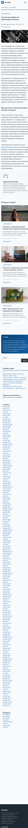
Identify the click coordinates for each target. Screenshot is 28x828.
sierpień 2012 (6, 705)
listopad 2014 (6, 657)
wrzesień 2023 (7, 467)
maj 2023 (5, 474)
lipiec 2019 (6, 557)
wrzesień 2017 (7, 596)
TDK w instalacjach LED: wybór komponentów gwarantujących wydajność (13, 311)
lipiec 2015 (6, 643)
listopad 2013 (6, 679)
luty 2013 (5, 695)
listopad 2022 (6, 485)
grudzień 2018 (7, 569)
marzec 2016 (6, 628)
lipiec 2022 (6, 492)
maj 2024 (5, 453)
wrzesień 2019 (7, 553)
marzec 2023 (6, 478)
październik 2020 (7, 530)
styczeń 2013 (6, 696)
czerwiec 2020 (7, 537)
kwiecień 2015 (7, 648)
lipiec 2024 (6, 449)
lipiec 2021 (6, 514)
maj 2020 (5, 539)
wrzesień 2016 (7, 618)
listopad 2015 (6, 636)
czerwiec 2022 (7, 494)
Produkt (5, 723)
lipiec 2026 (6, 408)
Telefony (5, 727)
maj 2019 (5, 560)
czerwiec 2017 (7, 601)
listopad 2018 (6, 571)
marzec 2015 (6, 650)
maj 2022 (5, 496)
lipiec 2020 (6, 535)
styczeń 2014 (6, 675)
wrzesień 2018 (7, 575)
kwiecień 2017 (7, 605)
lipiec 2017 (6, 600)
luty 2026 (5, 417)
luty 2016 (5, 630)
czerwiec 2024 (7, 451)
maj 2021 (5, 517)
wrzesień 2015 (7, 639)
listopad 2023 (6, 464)
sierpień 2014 (6, 662)
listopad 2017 (6, 593)
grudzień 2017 (7, 591)
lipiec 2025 (6, 430)
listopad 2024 (6, 442)
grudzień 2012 (7, 698)
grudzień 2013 (7, 677)
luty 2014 (5, 673)
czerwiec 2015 (7, 644)
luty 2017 (5, 609)
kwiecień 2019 (7, 562)
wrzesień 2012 (7, 704)
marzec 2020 (6, 542)
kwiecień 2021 (7, 519)
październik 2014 (7, 659)
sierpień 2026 (6, 406)
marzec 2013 (6, 693)
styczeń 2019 (6, 567)
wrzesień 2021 (7, 510)
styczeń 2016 (6, 632)
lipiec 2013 (6, 686)
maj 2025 (5, 433)
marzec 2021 (6, 521)
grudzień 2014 (7, 655)
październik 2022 (7, 487)
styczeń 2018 (6, 589)
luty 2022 (5, 501)
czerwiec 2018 (7, 580)
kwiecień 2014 (7, 670)
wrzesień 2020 (7, 532)
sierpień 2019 (6, 555)
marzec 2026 (6, 415)
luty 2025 (5, 439)
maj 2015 (5, 646)
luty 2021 (5, 523)
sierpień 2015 (6, 641)
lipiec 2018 (6, 578)
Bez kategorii (6, 13)
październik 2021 (7, 508)
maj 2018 (5, 582)
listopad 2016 (6, 614)
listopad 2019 (6, 550)
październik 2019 (7, 551)
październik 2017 (7, 594)
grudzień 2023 (7, 462)
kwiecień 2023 (7, 476)
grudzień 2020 (7, 526)
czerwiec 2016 (7, 623)
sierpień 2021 (6, 512)
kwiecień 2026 (7, 413)
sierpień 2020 (6, 533)
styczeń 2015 (6, 653)
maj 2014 (5, 668)
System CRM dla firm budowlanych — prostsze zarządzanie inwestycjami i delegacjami (13, 382)
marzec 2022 (6, 499)
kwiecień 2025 (7, 435)
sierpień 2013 (6, 684)
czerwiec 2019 (7, 559)
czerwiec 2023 (7, 473)
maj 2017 (5, 603)
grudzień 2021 (7, 505)
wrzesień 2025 (7, 426)
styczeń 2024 (6, 460)
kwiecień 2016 (7, 627)
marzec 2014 (6, 671)
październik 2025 (7, 424)
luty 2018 (5, 587)
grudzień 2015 (7, 634)
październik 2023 (7, 465)
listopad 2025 (6, 422)
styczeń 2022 (6, 503)
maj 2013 (5, 689)
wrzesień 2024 (7, 446)
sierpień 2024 (6, 447)
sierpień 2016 (6, 619)
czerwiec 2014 (7, 666)
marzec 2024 (6, 456)
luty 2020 (5, 544)
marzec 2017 (6, 607)
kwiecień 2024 (7, 455)
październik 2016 (7, 616)
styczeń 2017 (6, 610)
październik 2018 (7, 573)
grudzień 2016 (7, 612)
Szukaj (5, 357)
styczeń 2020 (6, 546)
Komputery (6, 720)
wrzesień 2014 (7, 661)
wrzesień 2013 (7, 682)
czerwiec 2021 (7, 516)
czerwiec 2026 (7, 410)
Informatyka (6, 718)
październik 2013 (7, 680)
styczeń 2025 (6, 440)
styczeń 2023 (6, 482)
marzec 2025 (6, 437)
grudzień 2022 (7, 483)
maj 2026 (5, 412)
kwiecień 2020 (7, 541)
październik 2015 (7, 637)
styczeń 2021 (6, 524)
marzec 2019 (6, 564)
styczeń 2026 (6, 419)
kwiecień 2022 (7, 498)
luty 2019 (5, 566)
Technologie (6, 725)
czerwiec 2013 (7, 687)
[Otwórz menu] (25, 2)
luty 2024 (5, 458)
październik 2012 (7, 702)
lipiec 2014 (6, 664)
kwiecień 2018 (7, 584)
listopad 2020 (6, 528)
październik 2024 (8, 444)
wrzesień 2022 (7, 489)
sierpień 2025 (6, 428)
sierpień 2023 (6, 469)
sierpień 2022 (6, 490)
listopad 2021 (6, 507)
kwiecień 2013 (7, 691)
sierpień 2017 (6, 598)
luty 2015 (5, 652)
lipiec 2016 (6, 621)
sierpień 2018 (6, 576)
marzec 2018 (6, 585)
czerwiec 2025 (7, 431)
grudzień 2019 (7, 548)
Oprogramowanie (8, 721)
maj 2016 (5, 625)
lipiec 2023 (6, 471)
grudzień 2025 (7, 421)
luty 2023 (5, 480)
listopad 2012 (6, 700)
